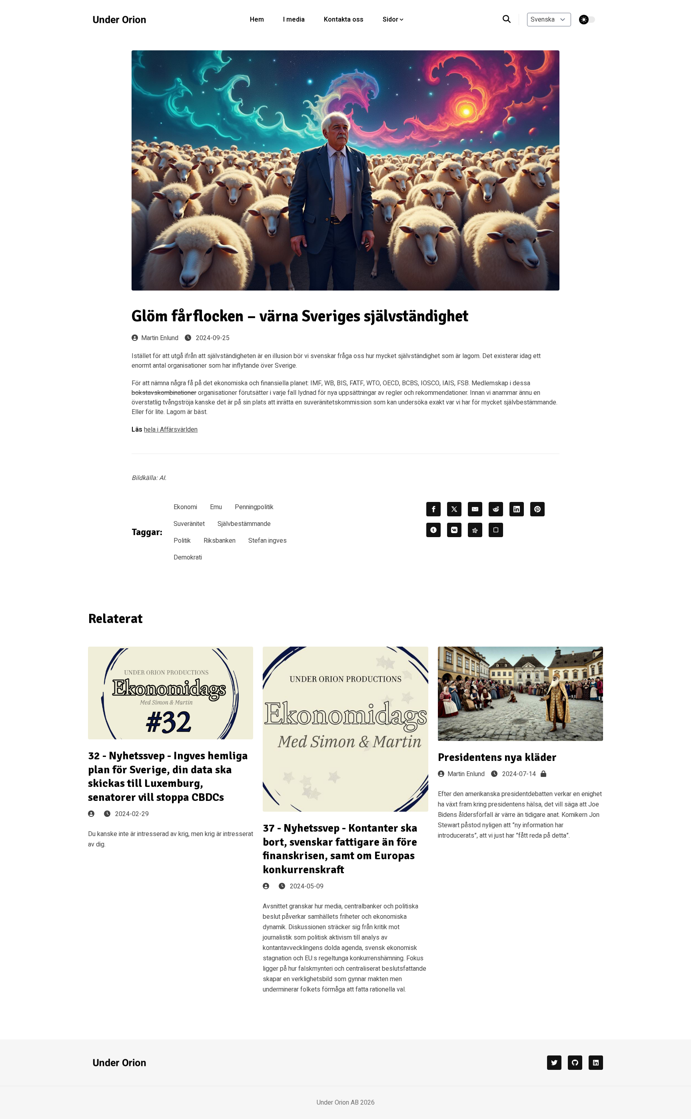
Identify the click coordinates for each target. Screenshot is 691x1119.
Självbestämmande (244, 524)
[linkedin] (596, 1062)
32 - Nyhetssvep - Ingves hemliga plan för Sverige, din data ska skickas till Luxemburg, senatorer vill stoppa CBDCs (168, 776)
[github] (575, 1062)
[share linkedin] (516, 509)
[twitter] (554, 1062)
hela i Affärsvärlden (171, 429)
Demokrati (188, 557)
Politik (182, 541)
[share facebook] (433, 509)
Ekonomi (185, 507)
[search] (511, 19)
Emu (216, 507)
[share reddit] (496, 509)
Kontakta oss (343, 19)
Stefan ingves (267, 541)
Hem (257, 19)
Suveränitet (189, 524)
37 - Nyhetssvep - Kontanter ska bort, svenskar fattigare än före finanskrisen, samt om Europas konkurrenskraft (340, 848)
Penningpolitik (254, 507)
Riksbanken (220, 541)
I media (294, 19)
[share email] (475, 509)
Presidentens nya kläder (497, 757)
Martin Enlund (159, 338)
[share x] (454, 509)
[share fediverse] (475, 530)
